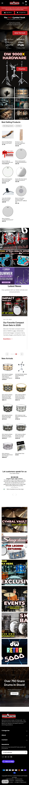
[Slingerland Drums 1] (14, 546)
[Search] (23, 3)
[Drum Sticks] (7, 114)
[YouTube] (11, 756)
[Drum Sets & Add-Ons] (22, 103)
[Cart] (25, 4)
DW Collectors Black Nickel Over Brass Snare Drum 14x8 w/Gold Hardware (7, 396)
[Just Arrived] (22, 114)
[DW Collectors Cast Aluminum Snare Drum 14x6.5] (21, 408)
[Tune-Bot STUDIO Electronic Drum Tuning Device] (8, 191)
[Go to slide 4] (16, 354)
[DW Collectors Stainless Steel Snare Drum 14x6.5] (8, 446)
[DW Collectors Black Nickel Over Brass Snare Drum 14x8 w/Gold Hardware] (8, 387)
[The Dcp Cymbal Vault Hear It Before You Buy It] (14, 520)
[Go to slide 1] (11, 354)
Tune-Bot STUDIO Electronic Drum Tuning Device (6, 199)
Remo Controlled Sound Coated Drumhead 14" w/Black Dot (21, 200)
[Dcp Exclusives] (14, 572)
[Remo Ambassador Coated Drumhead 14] (21, 154)
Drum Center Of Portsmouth (16, 775)
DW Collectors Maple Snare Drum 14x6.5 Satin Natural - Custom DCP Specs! (7, 376)
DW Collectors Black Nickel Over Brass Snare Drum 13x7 (20, 436)
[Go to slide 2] (12, 354)
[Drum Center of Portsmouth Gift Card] (8, 154)
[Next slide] (22, 354)
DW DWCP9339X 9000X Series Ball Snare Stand (21, 376)
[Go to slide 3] (14, 354)
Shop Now (22, 69)
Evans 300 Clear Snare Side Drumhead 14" (21, 179)
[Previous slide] (7, 354)
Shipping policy (20, 780)
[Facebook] (3, 756)
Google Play (22, 12)
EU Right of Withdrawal (20, 782)
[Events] (14, 599)
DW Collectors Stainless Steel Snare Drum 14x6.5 (7, 455)
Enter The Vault (20, 33)
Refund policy (10, 779)
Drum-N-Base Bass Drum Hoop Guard (7, 142)
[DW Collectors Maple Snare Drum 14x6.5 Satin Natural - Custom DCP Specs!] (8, 367)
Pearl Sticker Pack (19, 453)
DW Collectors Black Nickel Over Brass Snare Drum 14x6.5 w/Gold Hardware (20, 396)
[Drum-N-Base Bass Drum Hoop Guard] (8, 134)
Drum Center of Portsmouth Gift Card (7, 161)
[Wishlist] (25, 1)
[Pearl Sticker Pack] (21, 446)
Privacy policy (18, 779)
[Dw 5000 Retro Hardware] (14, 651)
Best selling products (8, 125)
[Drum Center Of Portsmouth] (15, 3)
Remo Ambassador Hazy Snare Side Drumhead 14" (7, 180)
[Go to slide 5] (17, 354)
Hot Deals (18, 125)
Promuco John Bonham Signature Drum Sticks (20, 143)
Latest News (14, 286)
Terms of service (9, 780)
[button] (3, 3)
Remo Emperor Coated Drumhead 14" (7, 219)
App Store (9, 12)
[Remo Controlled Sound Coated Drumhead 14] (21, 191)
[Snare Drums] (22, 92)
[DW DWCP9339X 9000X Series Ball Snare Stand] (21, 367)
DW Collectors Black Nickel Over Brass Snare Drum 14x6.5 (7, 436)
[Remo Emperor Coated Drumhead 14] (8, 211)
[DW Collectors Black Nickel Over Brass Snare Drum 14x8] (8, 408)
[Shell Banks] (14, 625)
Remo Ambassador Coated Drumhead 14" (21, 161)
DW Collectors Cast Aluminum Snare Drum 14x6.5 (21, 416)
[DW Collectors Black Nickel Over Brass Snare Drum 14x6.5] (8, 427)
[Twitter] (5, 756)
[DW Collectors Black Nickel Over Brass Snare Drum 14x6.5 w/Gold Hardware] (21, 387)
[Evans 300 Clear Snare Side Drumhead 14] (21, 172)
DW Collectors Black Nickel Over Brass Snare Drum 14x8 (7, 416)
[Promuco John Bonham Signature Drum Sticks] (21, 134)
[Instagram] (8, 756)
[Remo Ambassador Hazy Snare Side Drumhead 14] (8, 172)
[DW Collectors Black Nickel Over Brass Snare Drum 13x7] (21, 427)
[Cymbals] (7, 92)
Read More (7, 339)
